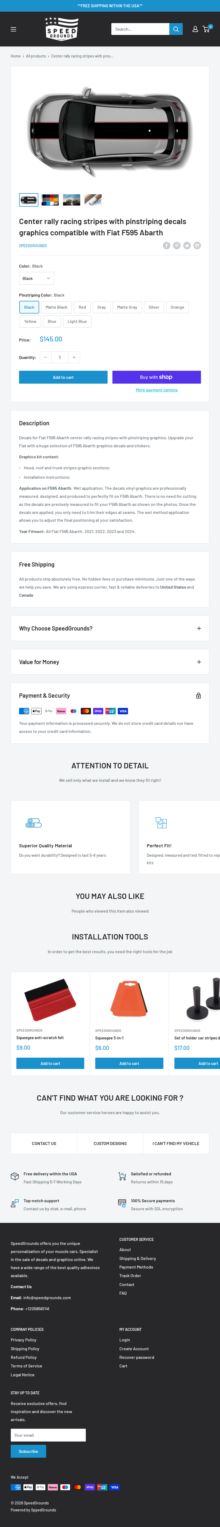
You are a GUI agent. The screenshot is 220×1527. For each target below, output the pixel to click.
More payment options (157, 389)
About (125, 1249)
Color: (31, 265)
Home (16, 56)
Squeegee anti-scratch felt (40, 1037)
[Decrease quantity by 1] (45, 357)
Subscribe (28, 1451)
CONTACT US (44, 1143)
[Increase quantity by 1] (74, 357)
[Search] (176, 29)
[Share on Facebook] (166, 245)
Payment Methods (136, 1266)
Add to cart (63, 377)
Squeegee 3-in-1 (109, 1037)
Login (124, 1339)
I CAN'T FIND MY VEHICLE (176, 1143)
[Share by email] (197, 245)
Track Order (130, 1275)
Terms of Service (26, 1365)
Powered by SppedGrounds (33, 1510)
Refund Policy (24, 1357)
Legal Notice (23, 1374)
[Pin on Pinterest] (177, 245)
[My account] (195, 29)
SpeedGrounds (33, 245)
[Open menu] (13, 29)
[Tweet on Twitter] (187, 245)
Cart (123, 1365)
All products (36, 56)
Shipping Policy (25, 1348)
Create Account (134, 1348)
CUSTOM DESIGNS (110, 1143)
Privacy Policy (23, 1339)
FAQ (123, 1292)
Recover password (136, 1357)
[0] (206, 29)
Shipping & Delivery (137, 1258)
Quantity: (27, 357)
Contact (126, 1284)
